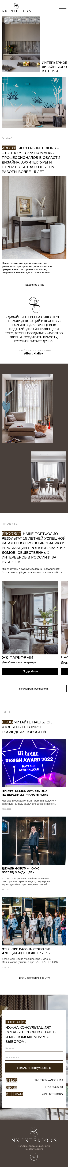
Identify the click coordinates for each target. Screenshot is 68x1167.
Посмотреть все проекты (34, 688)
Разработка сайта (34, 1149)
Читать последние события (33, 977)
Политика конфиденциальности (34, 1146)
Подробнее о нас (34, 284)
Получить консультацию (34, 1068)
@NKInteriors (52, 1094)
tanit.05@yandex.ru (49, 1080)
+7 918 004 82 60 (53, 1087)
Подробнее (30, 671)
